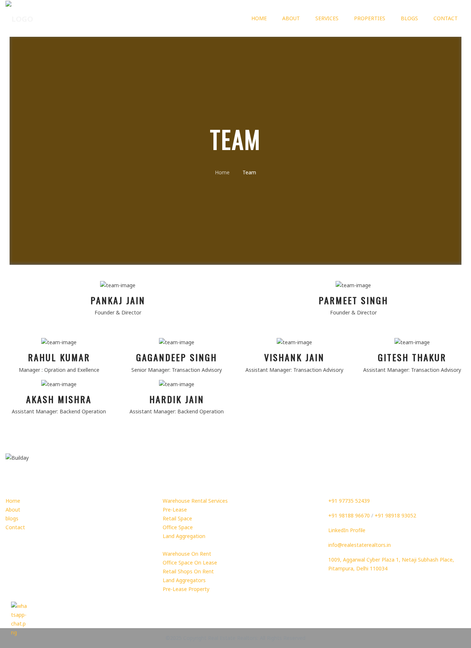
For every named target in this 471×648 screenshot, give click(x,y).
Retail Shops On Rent (188, 571)
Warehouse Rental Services (195, 500)
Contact (445, 18)
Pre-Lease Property (186, 588)
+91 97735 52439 (349, 500)
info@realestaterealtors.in (359, 544)
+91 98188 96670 (349, 515)
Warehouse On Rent (187, 553)
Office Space (178, 527)
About (291, 18)
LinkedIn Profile (346, 530)
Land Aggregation (184, 536)
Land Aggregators (184, 580)
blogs (409, 18)
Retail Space (177, 518)
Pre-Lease (175, 509)
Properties (369, 18)
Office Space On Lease (190, 562)
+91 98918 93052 (395, 515)
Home (259, 18)
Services (327, 18)
